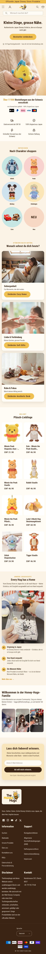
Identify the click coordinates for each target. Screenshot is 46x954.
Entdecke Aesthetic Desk (19, 396)
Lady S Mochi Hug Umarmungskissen (33, 520)
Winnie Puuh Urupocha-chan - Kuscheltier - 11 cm (12, 447)
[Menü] (3, 7)
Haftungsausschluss (31, 849)
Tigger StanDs (32, 555)
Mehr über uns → (8, 679)
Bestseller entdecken (23, 37)
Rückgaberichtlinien (31, 833)
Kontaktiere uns (7, 853)
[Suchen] (6, 13)
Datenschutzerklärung (31, 854)
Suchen (4, 833)
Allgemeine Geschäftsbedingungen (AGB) (32, 841)
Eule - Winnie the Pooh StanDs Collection (33, 447)
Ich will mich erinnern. (23, 770)
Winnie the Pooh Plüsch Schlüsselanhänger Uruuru (11, 520)
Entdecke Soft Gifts (16, 345)
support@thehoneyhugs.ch (33, 888)
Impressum (28, 859)
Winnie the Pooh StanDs (10, 484)
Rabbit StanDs (32, 483)
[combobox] (26, 13)
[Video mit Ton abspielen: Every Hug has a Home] (23, 617)
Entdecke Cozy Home (17, 294)
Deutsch (22, 933)
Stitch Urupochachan (10, 556)
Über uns (5, 848)
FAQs (3, 858)
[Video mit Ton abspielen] (8, 720)
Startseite (5, 838)
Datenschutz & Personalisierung (8, 864)
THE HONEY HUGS (22, 951)
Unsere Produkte (7, 843)
